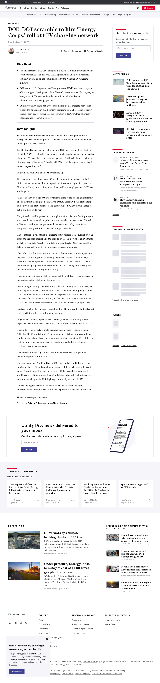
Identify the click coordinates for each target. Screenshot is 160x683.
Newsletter (43, 633)
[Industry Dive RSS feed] (26, 623)
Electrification (64, 14)
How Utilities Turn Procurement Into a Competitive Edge (131, 181)
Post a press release (129, 300)
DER (113, 14)
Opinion (34, 8)
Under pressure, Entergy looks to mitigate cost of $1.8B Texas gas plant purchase (67, 568)
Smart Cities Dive (39, 2)
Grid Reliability (50, 14)
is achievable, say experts (44, 154)
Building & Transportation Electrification (47, 403)
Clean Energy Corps (46, 178)
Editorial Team (45, 624)
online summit (46, 78)
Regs (120, 14)
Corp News (128, 14)
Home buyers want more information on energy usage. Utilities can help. (134, 537)
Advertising (76, 620)
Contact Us (43, 628)
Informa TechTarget (91, 661)
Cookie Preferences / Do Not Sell (107, 673)
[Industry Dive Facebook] (15, 623)
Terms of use (68, 673)
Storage (106, 14)
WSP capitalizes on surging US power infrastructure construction (136, 585)
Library (43, 8)
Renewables (95, 14)
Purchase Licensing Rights (50, 637)
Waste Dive (50, 2)
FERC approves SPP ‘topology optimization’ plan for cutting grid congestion (139, 84)
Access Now (17, 671)
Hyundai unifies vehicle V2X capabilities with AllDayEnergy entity (134, 553)
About (41, 620)
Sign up (150, 8)
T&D (40, 14)
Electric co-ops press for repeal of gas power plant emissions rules (139, 133)
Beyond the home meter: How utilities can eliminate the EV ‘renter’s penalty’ (136, 569)
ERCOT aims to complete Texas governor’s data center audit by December (139, 117)
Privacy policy (54, 673)
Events (51, 8)
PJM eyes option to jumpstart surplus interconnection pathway (136, 101)
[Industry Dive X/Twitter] (20, 623)
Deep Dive (24, 8)
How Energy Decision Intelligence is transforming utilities (136, 202)
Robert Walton (22, 49)
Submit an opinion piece (82, 628)
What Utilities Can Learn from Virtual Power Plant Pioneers (134, 163)
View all (115, 214)
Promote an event (128, 345)
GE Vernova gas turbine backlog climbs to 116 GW (63, 535)
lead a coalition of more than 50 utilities (43, 374)
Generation (31, 14)
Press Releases (62, 8)
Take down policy (82, 673)
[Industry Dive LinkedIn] (10, 623)
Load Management (80, 14)
